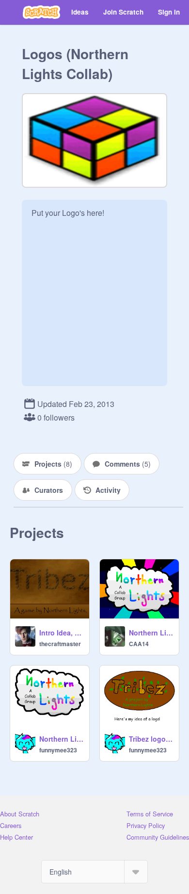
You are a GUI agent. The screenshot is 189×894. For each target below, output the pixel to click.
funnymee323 (58, 750)
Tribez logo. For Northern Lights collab (151, 739)
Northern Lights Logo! (61, 739)
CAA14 (139, 643)
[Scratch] (41, 12)
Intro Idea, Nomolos (61, 632)
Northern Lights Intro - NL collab (151, 632)
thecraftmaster (60, 643)
